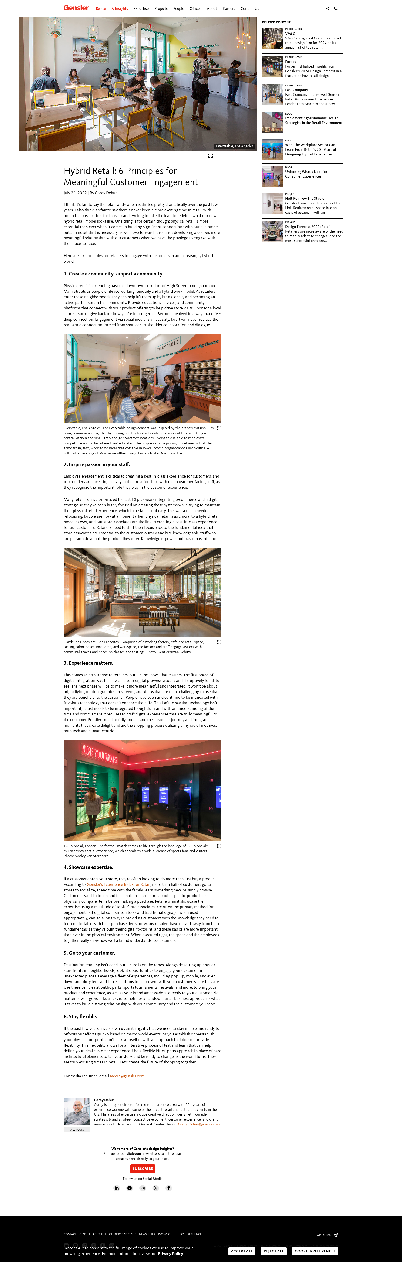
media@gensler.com (127, 1076)
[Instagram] (142, 1190)
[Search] (336, 8)
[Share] (327, 8)
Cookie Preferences (315, 1251)
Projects (161, 9)
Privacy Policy (170, 1254)
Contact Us (250, 9)
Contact (70, 1234)
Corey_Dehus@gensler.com (199, 1124)
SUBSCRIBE (143, 1169)
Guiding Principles (122, 1234)
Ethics (180, 1234)
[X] (155, 1190)
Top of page (324, 1235)
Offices (195, 9)
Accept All (242, 1251)
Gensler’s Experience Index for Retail (118, 885)
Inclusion (165, 1234)
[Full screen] (210, 157)
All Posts (77, 1129)
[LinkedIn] (116, 1190)
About (212, 9)
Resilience (194, 1234)
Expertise (141, 9)
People (178, 9)
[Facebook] (168, 1190)
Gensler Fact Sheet (92, 1234)
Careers (229, 9)
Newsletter (147, 1234)
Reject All (274, 1251)
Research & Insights (112, 9)
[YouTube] (129, 1190)
